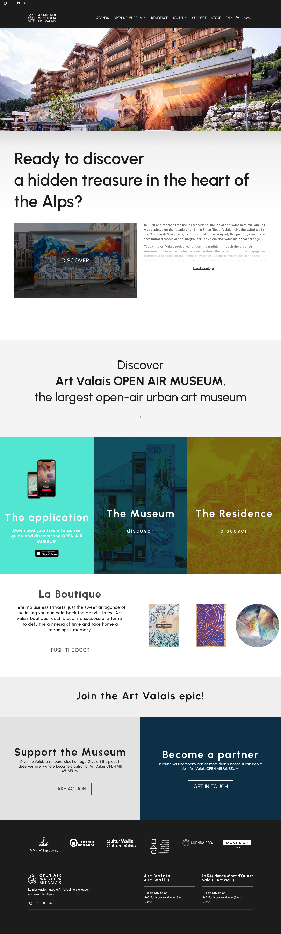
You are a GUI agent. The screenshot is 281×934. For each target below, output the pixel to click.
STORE (216, 18)
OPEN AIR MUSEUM (128, 18)
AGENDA (102, 18)
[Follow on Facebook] (11, 3)
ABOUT (178, 18)
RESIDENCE (159, 18)
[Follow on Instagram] (5, 3)
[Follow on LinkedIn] (25, 3)
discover (140, 531)
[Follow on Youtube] (18, 3)
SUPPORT (199, 18)
